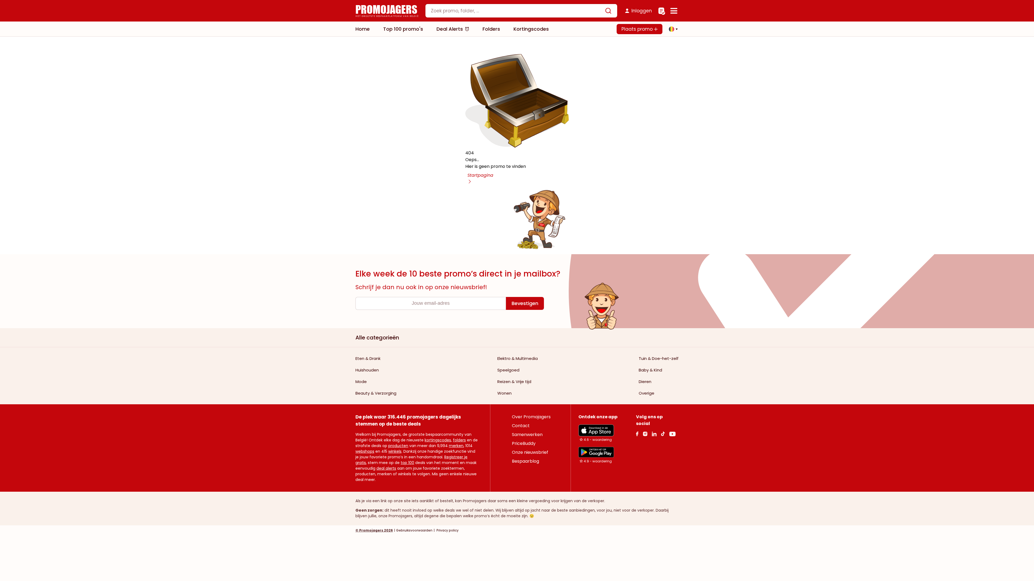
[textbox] (517, 10)
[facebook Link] (637, 433)
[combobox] (521, 10)
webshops (364, 451)
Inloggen (641, 11)
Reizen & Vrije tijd (514, 381)
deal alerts (386, 468)
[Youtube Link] (672, 433)
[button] (672, 29)
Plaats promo (637, 29)
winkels (394, 451)
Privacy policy (447, 530)
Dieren (645, 381)
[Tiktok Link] (663, 433)
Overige (646, 393)
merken (456, 445)
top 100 (407, 462)
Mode (361, 381)
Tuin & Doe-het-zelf (659, 358)
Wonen (504, 393)
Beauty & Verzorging (375, 393)
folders (459, 440)
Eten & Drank (367, 358)
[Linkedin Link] (654, 433)
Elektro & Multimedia (517, 358)
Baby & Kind (650, 370)
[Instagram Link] (645, 433)
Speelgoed (508, 370)
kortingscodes (438, 440)
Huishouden (367, 370)
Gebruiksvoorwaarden (414, 530)
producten (398, 445)
